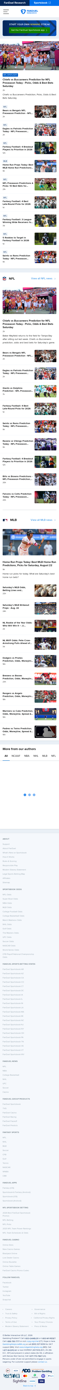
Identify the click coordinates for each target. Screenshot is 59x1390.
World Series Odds (11, 950)
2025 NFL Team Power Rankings (17, 1229)
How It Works (8, 857)
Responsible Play (10, 866)
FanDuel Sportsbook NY (13, 1029)
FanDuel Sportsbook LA (13, 1008)
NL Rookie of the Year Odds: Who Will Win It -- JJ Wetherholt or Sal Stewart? (17, 626)
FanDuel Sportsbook (12, 1104)
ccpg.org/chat (33, 1341)
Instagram (7, 1291)
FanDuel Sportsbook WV (13, 1055)
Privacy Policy (11, 1318)
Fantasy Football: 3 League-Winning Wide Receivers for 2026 (17, 222)
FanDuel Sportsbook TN (13, 1042)
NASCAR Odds (9, 946)
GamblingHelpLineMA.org (14, 1344)
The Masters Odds (11, 933)
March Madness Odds (12, 920)
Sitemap (6, 883)
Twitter (6, 1287)
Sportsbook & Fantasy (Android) (16, 1192)
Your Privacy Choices (43, 1322)
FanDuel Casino (10, 1113)
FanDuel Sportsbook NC (13, 1020)
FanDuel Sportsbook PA (13, 1037)
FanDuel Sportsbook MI (13, 1016)
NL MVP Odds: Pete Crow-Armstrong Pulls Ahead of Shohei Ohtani (16, 643)
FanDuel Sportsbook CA (13, 978)
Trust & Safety (11, 1314)
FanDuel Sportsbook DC (13, 991)
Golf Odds (7, 929)
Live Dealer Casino (11, 1258)
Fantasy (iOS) (8, 1188)
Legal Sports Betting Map (14, 874)
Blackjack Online (10, 1254)
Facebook (7, 1283)
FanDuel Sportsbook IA (13, 995)
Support (6, 844)
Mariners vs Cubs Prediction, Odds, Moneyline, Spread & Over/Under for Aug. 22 (18, 714)
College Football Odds (12, 912)
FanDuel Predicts (10, 1126)
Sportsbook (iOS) (10, 1197)
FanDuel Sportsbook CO (13, 982)
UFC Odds (7, 937)
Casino (6, 1092)
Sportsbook (41, 3)
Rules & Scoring (10, 861)
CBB (5, 1176)
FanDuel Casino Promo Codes (16, 1271)
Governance (39, 1309)
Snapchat (7, 1300)
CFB (4, 1155)
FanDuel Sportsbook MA (13, 1012)
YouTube (6, 1296)
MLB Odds (7, 907)
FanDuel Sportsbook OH (13, 1033)
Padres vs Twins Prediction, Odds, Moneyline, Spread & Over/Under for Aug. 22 (17, 731)
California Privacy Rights (44, 1318)
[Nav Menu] (6, 12)
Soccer (6, 1088)
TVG (5, 1109)
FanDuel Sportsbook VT (13, 1050)
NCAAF (16, 756)
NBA (27, 756)
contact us (42, 1362)
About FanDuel (9, 849)
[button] (29, 30)
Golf (4, 1159)
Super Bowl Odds (10, 899)
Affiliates (6, 878)
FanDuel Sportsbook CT (13, 986)
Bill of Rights (39, 1314)
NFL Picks (7, 1224)
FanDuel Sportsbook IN (13, 1003)
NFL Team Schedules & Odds (15, 1233)
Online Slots (8, 1245)
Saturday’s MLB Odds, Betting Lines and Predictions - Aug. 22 (14, 590)
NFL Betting (8, 1220)
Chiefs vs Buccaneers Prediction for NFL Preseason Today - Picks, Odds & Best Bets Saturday (28, 83)
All (6, 756)
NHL (35, 756)
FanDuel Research (15, 3)
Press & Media (40, 1326)
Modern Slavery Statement (14, 870)
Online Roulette (10, 1262)
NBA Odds (7, 903)
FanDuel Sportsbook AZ (13, 974)
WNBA (6, 1172)
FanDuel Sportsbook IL (13, 999)
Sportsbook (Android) (12, 1201)
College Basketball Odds (13, 916)
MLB (44, 756)
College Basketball (11, 1075)
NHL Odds (7, 925)
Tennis (6, 1163)
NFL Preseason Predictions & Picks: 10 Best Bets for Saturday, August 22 (18, 186)
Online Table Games (11, 1266)
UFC (4, 1084)
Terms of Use (11, 1322)
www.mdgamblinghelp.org (30, 1347)
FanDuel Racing (9, 1117)
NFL (53, 756)
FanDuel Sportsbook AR (13, 969)
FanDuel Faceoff (10, 1121)
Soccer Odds (8, 942)
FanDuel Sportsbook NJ (13, 1025)
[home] (29, 11)
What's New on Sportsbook (15, 853)
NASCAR (6, 1167)
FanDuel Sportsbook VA (13, 1046)
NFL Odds (7, 895)
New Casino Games (11, 1249)
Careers (8, 1309)
